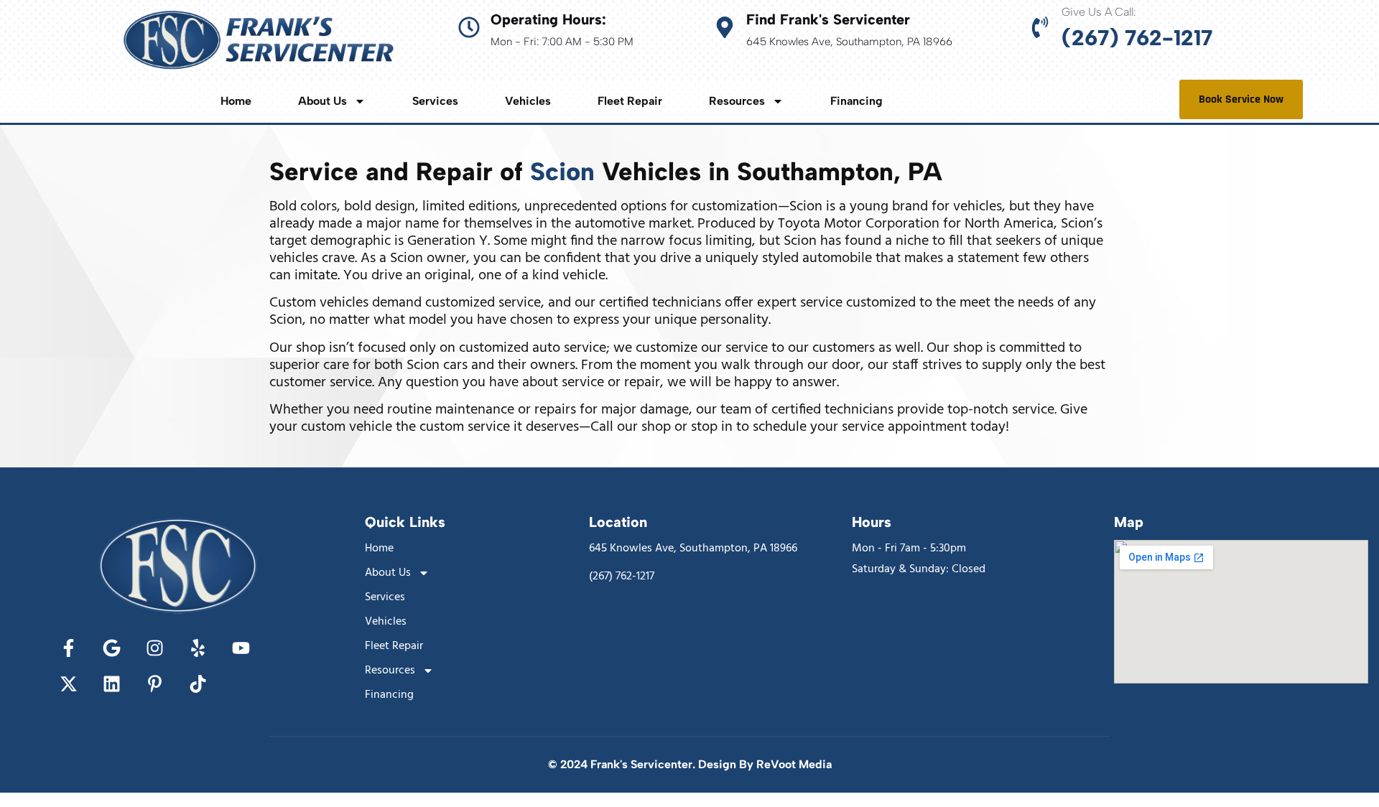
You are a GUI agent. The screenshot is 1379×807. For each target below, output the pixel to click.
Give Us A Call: (1099, 12)
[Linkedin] (111, 684)
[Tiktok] (197, 684)
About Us (322, 101)
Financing (856, 101)
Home (235, 101)
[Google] (111, 648)
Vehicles (528, 101)
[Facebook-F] (68, 648)
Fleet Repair (630, 101)
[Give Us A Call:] (1040, 27)
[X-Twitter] (68, 684)
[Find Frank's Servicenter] (724, 27)
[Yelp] (197, 648)
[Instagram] (154, 648)
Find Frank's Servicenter (828, 19)
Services (435, 101)
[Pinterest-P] (154, 684)
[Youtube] (241, 648)
